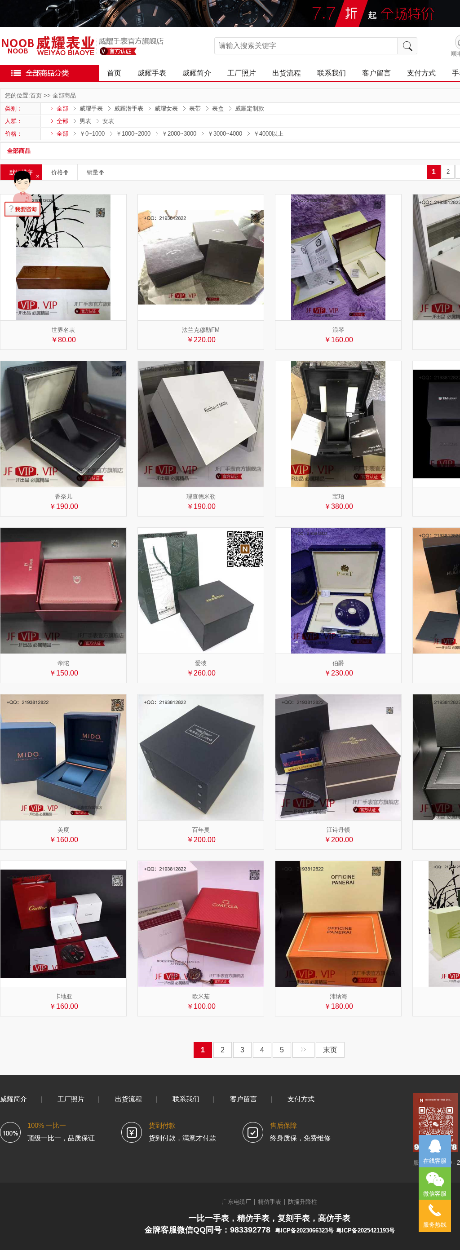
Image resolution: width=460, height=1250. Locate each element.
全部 (62, 108)
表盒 (218, 108)
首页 (114, 73)
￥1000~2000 (133, 133)
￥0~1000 (92, 133)
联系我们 (331, 73)
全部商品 (64, 95)
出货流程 (286, 73)
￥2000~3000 (179, 133)
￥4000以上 (268, 133)
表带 (195, 108)
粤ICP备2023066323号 (304, 1230)
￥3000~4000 (225, 133)
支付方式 (421, 73)
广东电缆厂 (236, 1201)
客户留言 (376, 73)
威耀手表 (151, 73)
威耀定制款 (249, 108)
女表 (108, 121)
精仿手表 (269, 1201)
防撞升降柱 (302, 1201)
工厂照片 (241, 73)
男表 (85, 121)
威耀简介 (196, 73)
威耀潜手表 (128, 108)
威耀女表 (166, 108)
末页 (330, 1050)
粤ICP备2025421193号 (365, 1230)
